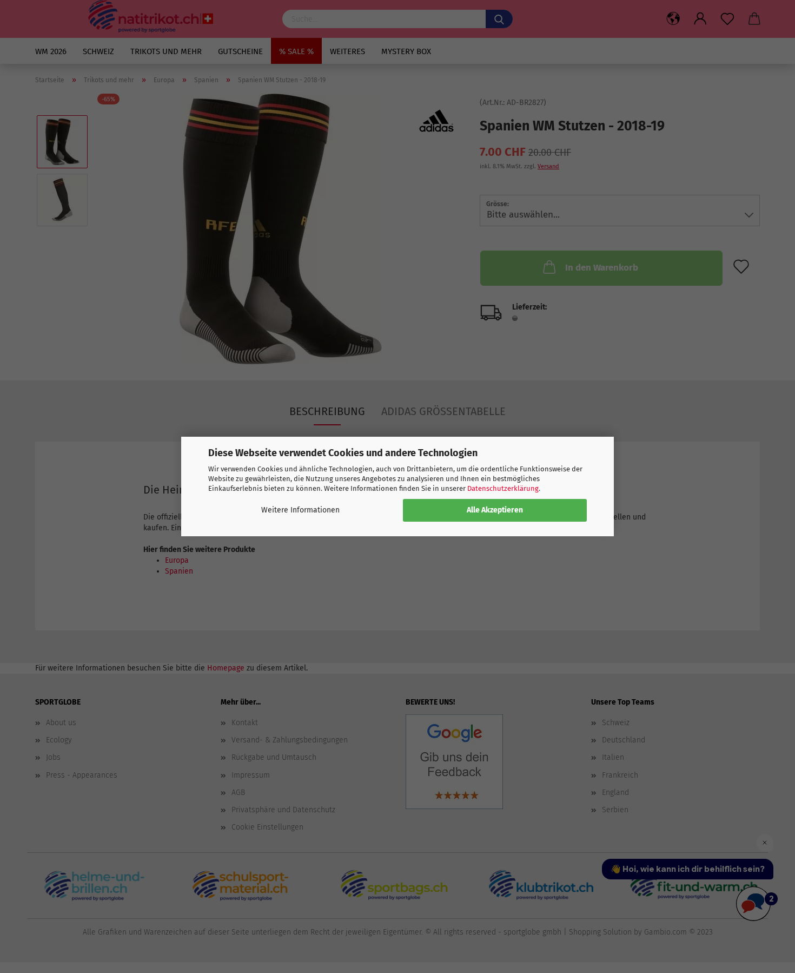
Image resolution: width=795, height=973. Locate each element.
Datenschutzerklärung (503, 488)
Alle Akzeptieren (495, 510)
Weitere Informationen (300, 510)
